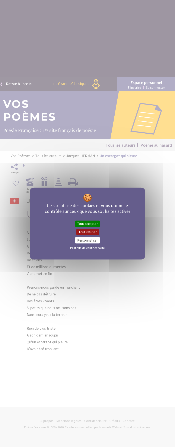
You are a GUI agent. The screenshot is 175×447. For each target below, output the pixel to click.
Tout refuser (88, 232)
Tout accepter (87, 223)
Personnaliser (87, 240)
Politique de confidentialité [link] (87, 248)
